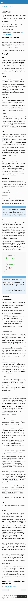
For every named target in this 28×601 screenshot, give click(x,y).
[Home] (2, 6)
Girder (14, 2)
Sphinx (8, 597)
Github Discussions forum (18, 45)
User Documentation (8, 6)
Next (23, 590)
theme (14, 597)
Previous (5, 590)
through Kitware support (12, 47)
